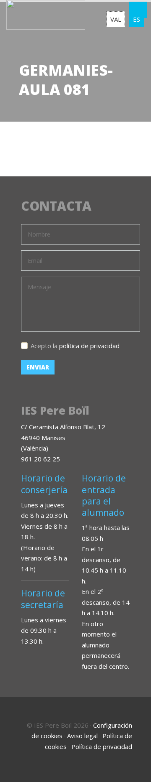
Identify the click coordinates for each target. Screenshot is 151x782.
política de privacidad (89, 345)
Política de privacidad (101, 746)
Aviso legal (82, 735)
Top (134, 765)
